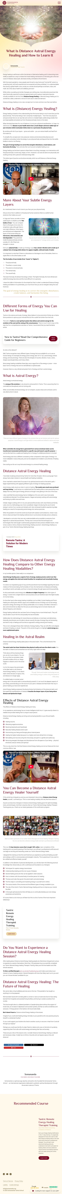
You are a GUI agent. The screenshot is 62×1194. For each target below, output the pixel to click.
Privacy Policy (19, 1181)
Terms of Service (8, 1181)
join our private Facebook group (29, 971)
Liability (5, 1185)
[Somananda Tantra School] (10, 3)
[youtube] (7, 1174)
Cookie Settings (14, 1185)
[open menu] (59, 3)
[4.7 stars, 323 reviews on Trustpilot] (50, 1188)
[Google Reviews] (33, 1188)
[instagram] (10, 1174)
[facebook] (4, 1174)
